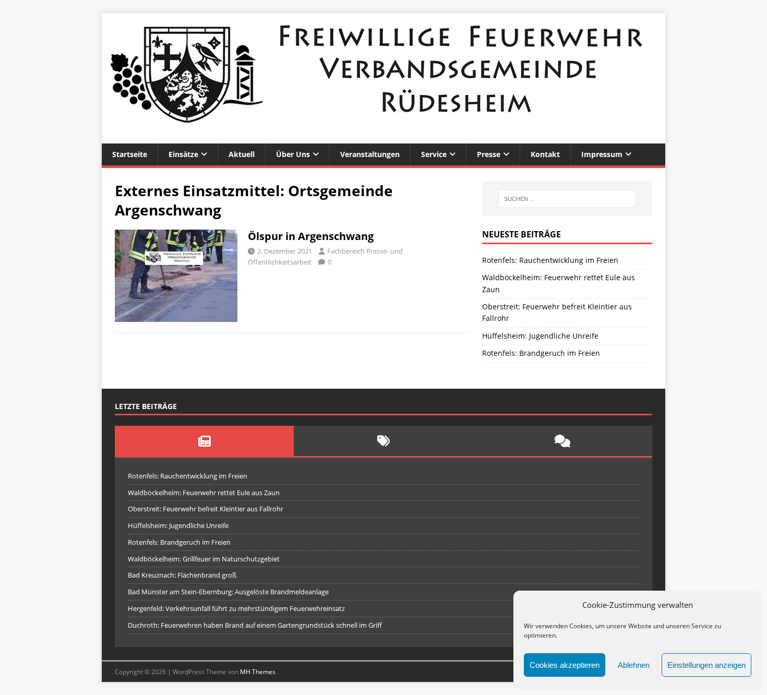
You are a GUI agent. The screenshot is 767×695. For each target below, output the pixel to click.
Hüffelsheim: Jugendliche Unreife (540, 336)
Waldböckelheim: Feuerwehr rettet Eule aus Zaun (204, 492)
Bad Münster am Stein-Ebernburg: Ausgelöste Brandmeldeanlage (228, 591)
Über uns (293, 154)
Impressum (601, 154)
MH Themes (257, 671)
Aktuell (242, 154)
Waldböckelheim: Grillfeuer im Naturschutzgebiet (204, 559)
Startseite (129, 154)
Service (434, 154)
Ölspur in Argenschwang (311, 236)
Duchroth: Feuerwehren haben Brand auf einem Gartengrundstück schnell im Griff (255, 625)
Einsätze (183, 154)
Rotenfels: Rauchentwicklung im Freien (550, 260)
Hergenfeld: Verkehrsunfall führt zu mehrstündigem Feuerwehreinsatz (236, 608)
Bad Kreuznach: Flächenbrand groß (182, 575)
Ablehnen (634, 665)
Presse (488, 154)
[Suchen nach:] (567, 199)
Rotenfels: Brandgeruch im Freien (541, 353)
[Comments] (562, 441)
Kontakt (545, 154)
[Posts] (204, 441)
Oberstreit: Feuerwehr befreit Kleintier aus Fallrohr (205, 508)
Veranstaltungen (370, 154)
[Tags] (383, 441)
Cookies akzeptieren (565, 665)
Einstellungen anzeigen (706, 665)
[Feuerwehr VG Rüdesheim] (383, 137)
